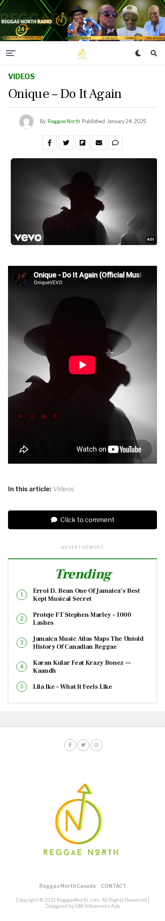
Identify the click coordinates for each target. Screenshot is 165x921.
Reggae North (64, 121)
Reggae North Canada (67, 886)
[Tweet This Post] (66, 143)
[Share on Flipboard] (82, 143)
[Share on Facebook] (49, 143)
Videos (63, 489)
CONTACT (113, 886)
